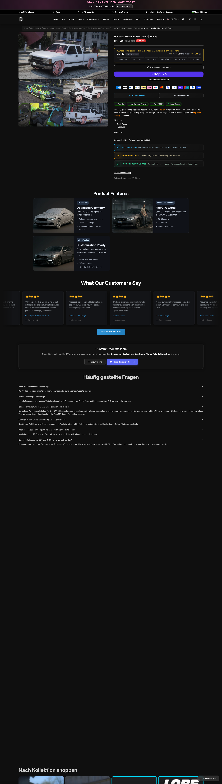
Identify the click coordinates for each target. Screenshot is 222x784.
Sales (57, 12)
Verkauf (128, 28)
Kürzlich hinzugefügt (76, 28)
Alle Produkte (35, 28)
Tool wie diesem (25, 414)
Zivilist (136, 28)
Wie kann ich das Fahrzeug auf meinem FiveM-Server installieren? (46, 430)
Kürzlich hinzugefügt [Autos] (99, 28)
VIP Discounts (88, 12)
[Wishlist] (190, 19)
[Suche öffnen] (183, 19)
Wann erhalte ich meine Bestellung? (33, 387)
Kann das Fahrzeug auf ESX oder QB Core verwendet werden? (45, 440)
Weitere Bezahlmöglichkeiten (159, 80)
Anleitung (93, 434)
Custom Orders (121, 12)
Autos (45, 28)
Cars (180, 54)
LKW (115, 28)
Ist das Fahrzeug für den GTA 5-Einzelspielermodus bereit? (43, 407)
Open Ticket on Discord (124, 362)
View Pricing (96, 362)
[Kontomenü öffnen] (195, 19)
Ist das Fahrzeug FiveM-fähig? (31, 397)
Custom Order (83, 316)
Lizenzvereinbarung (122, 172)
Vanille (121, 28)
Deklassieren (55, 28)
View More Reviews (111, 332)
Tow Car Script (127, 316)
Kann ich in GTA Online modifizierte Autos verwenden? (41, 420)
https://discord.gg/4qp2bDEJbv (137, 140)
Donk (64, 28)
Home (26, 28)
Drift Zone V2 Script (41, 316)
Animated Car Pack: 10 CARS (177, 316)
